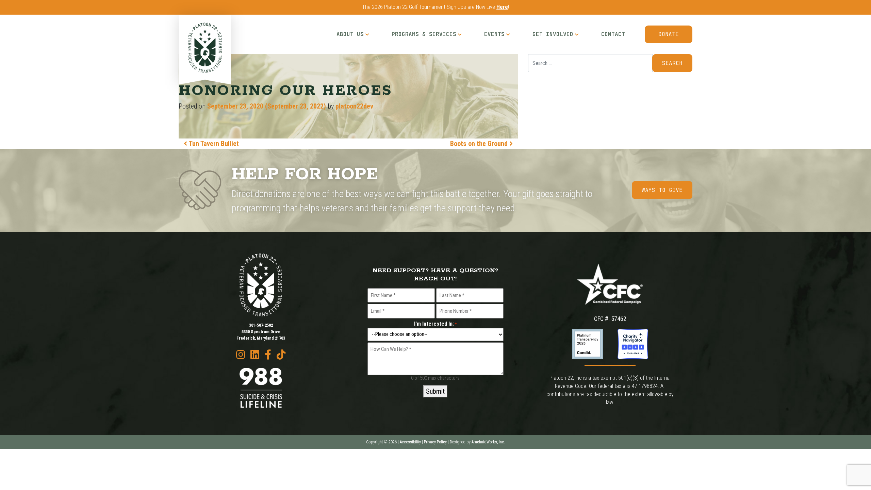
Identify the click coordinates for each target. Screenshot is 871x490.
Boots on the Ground (479, 144)
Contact (613, 34)
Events (494, 34)
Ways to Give (662, 190)
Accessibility (410, 442)
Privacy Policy (435, 442)
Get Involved (552, 34)
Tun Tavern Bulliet (213, 144)
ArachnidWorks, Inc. (488, 442)
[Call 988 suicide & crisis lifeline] (261, 388)
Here (502, 7)
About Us (350, 34)
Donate (668, 34)
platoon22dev (354, 106)
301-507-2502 (261, 325)
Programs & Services (424, 34)
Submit (435, 391)
